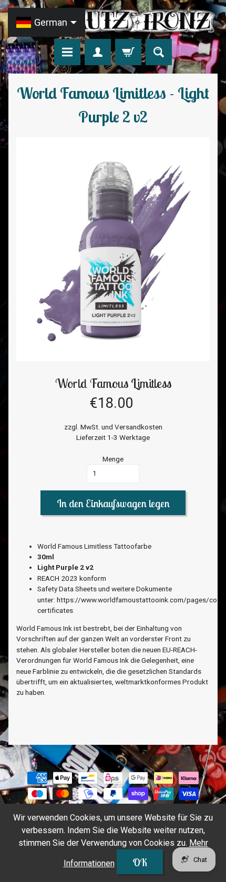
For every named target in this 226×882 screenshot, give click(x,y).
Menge (113, 459)
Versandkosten (138, 427)
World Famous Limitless (113, 383)
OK (139, 862)
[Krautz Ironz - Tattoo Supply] (113, 21)
